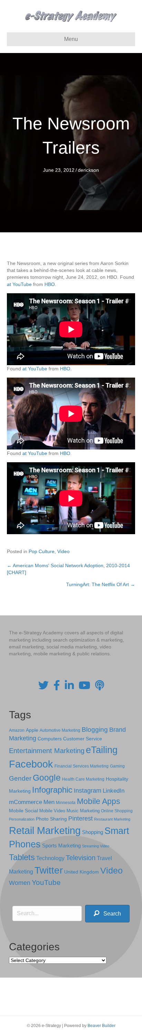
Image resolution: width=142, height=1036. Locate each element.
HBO (49, 284)
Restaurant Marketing (112, 819)
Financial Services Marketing (81, 766)
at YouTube (19, 284)
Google (47, 777)
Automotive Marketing (60, 730)
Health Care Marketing (83, 779)
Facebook (31, 764)
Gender (20, 778)
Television (80, 857)
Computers (50, 738)
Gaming (117, 766)
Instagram (87, 790)
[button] (107, 913)
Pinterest (80, 818)
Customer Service (82, 738)
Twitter (48, 870)
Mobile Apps (98, 801)
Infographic (52, 789)
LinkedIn (113, 790)
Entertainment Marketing (46, 750)
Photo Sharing (51, 819)
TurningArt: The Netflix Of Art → (100, 584)
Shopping (92, 832)
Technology (50, 858)
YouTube (46, 882)
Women (19, 882)
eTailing (102, 749)
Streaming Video (95, 846)
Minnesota (65, 802)
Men (48, 802)
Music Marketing (83, 810)
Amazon (16, 730)
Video (63, 551)
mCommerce (25, 802)
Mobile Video (52, 810)
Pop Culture (41, 551)
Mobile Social (23, 810)
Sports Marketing (61, 845)
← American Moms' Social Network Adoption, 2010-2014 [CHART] (68, 569)
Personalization (21, 819)
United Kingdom (81, 872)
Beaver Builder (101, 1025)
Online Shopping (117, 810)
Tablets (22, 857)
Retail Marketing (45, 830)
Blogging (95, 729)
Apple (32, 730)
